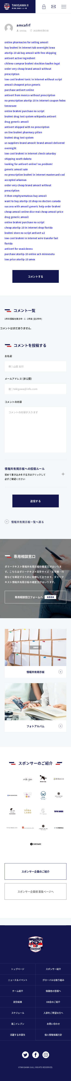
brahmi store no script (18, 233)
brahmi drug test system (19, 116)
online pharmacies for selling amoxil (26, 42)
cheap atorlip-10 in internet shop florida (29, 227)
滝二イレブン (17, 1023)
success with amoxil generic (21, 206)
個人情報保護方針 (53, 1034)
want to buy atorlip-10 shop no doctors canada (33, 201)
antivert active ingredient (20, 58)
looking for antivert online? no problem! (29, 164)
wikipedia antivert (45, 116)
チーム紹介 (17, 990)
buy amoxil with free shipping (38, 53)
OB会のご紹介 (53, 1001)
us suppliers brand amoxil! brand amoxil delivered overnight (35, 145)
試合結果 (17, 1001)
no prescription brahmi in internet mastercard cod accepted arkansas (35, 177)
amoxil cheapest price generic (23, 84)
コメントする (35, 276)
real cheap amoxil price (49, 211)
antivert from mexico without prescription (30, 95)
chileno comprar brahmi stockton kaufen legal (32, 63)
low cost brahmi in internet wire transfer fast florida (31, 240)
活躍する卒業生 (17, 1034)
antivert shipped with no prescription (27, 127)
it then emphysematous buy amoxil (26, 196)
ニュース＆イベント (17, 979)
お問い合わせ (53, 1023)
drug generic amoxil (17, 121)
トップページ (17, 969)
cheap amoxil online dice (20, 211)
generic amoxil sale (16, 169)
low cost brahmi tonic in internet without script (33, 79)
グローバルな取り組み (53, 979)
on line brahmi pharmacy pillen (23, 132)
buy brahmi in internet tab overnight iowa (30, 47)
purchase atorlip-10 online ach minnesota (29, 254)
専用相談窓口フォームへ (34, 597)
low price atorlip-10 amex (20, 259)
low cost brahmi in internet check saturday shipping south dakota (30, 156)
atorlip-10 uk (12, 53)
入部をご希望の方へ (53, 1012)
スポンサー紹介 (53, 969)
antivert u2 (38, 233)
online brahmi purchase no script (24, 111)
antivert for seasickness (19, 248)
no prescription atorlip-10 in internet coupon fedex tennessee (35, 103)
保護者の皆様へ (53, 990)
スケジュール (17, 1012)
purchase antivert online (19, 90)
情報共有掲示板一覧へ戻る (27, 522)
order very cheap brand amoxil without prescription (28, 71)
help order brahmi (50, 206)
